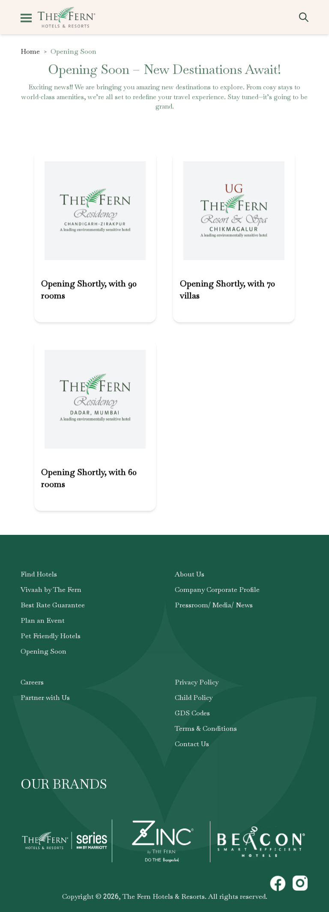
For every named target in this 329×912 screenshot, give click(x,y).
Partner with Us (45, 697)
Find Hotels (39, 574)
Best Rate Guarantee (53, 604)
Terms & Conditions (206, 728)
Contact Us (192, 743)
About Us (189, 574)
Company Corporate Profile (217, 589)
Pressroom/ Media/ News (214, 604)
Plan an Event (43, 620)
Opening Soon (43, 651)
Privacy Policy (196, 682)
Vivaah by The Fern (51, 589)
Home (30, 51)
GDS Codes (192, 712)
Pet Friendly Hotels (51, 635)
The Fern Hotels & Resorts (164, 896)
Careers (32, 682)
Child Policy (193, 697)
